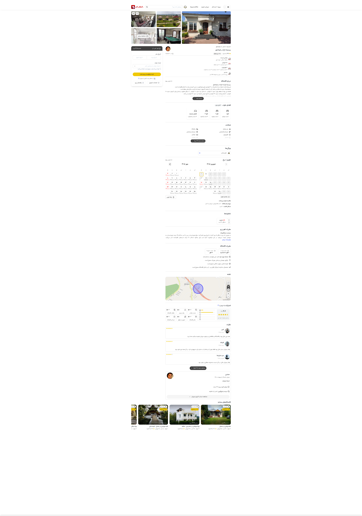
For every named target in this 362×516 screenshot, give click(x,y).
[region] (198, 288)
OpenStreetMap (226, 300)
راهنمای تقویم (224, 197)
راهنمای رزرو (138, 83)
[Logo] (133, 7)
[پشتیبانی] (185, 7)
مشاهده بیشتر (142, 36)
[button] (216, 7)
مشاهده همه (199, 98)
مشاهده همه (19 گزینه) (199, 141)
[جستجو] (146, 6)
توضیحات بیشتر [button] (226, 240)
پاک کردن (169, 197)
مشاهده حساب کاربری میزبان (199, 397)
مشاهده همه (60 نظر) (199, 368)
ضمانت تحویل (153, 83)
